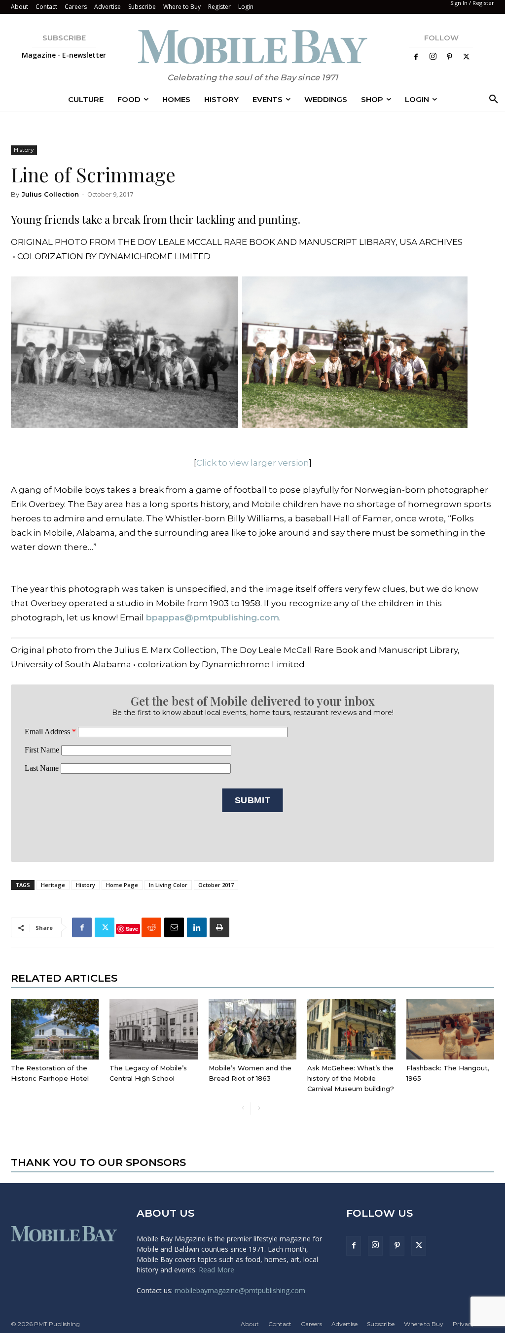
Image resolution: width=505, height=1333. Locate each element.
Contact (46, 6)
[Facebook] (416, 57)
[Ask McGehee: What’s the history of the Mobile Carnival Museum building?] (351, 1029)
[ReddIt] (151, 927)
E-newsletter (84, 55)
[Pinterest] (449, 57)
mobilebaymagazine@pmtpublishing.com (240, 1290)
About (19, 6)
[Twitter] (466, 57)
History (24, 149)
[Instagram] (433, 57)
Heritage (53, 885)
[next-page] (258, 1108)
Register (219, 6)
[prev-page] (243, 1108)
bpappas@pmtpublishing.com (212, 617)
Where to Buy (182, 6)
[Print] (219, 927)
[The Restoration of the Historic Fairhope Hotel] (55, 1029)
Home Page (122, 885)
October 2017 (216, 885)
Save (132, 928)
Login (245, 6)
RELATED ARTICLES (64, 978)
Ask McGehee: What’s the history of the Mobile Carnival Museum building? (350, 1078)
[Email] (174, 927)
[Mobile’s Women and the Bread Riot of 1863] (252, 1029)
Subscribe (142, 6)
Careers (76, 6)
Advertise (107, 6)
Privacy (463, 1324)
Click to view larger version (252, 463)
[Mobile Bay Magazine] (252, 46)
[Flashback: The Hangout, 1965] (450, 1029)
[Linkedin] (197, 927)
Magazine (39, 55)
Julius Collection (50, 194)
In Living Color (168, 885)
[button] (491, 99)
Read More (216, 1269)
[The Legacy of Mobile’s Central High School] (153, 1029)
